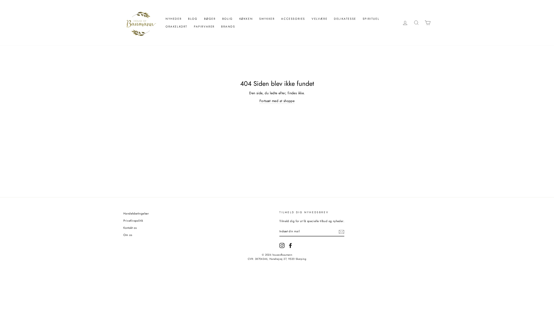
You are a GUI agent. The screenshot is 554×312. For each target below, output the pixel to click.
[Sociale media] (282, 245)
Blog (192, 19)
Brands (228, 26)
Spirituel (371, 19)
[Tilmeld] (341, 231)
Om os (127, 235)
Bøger (210, 19)
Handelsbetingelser (136, 213)
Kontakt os (130, 228)
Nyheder (174, 19)
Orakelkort (176, 26)
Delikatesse (345, 19)
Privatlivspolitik (133, 220)
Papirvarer (204, 26)
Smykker (267, 19)
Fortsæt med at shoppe (277, 100)
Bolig (227, 19)
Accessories (293, 19)
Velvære (319, 19)
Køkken (246, 19)
